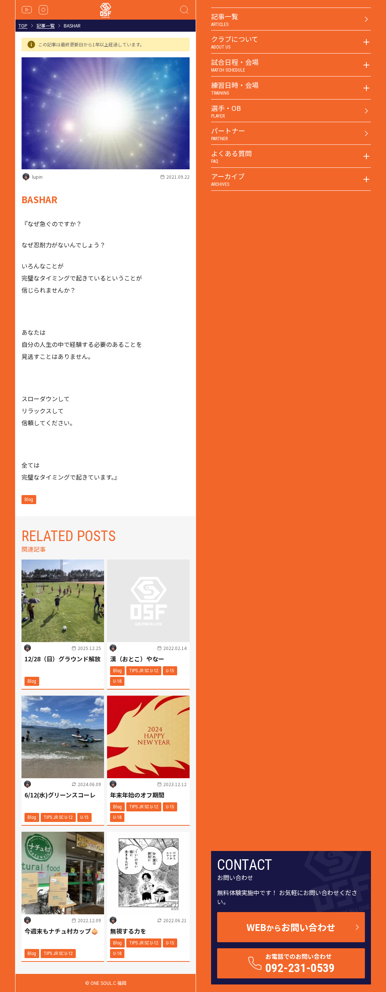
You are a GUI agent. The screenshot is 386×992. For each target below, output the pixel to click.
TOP (23, 26)
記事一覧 (46, 26)
